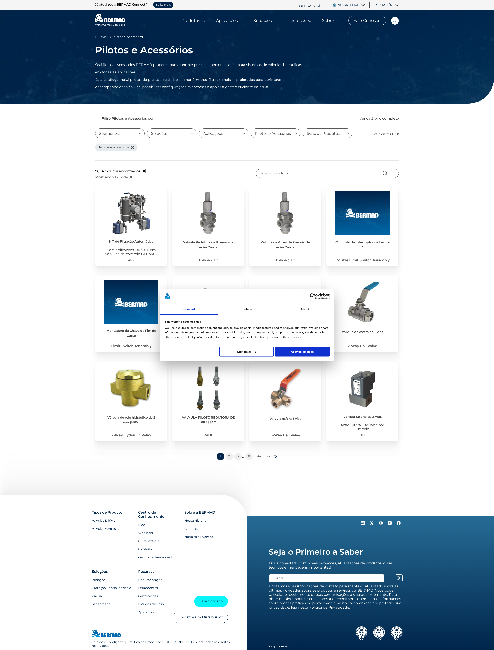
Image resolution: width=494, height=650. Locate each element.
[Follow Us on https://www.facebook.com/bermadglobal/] (399, 524)
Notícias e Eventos (198, 537)
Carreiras (191, 529)
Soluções (263, 20)
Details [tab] (247, 309)
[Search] (392, 21)
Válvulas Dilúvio (104, 520)
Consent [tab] (189, 309)
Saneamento (102, 604)
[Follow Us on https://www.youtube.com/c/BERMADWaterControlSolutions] (381, 524)
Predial (97, 596)
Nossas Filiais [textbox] (349, 5)
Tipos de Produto (107, 512)
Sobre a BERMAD (199, 512)
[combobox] (351, 5)
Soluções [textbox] (159, 133)
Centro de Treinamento (156, 557)
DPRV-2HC (208, 260)
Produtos (190, 20)
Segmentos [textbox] (109, 133)
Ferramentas (148, 588)
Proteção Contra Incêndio (111, 588)
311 (362, 435)
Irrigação (98, 580)
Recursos (297, 20)
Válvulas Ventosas (105, 529)
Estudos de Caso (151, 604)
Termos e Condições (107, 642)
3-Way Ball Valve (285, 435)
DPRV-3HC (285, 260)
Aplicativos (146, 612)
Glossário (145, 549)
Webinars (145, 533)
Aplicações (227, 20)
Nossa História (195, 520)
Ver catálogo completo (379, 118)
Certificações (148, 596)
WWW (283, 646)
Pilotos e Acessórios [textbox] (273, 133)
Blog (141, 525)
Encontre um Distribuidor (200, 617)
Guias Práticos (149, 541)
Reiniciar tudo (384, 134)
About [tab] (305, 309)
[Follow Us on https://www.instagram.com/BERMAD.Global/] (390, 524)
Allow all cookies (302, 351)
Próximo (263, 456)
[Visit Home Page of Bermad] (106, 634)
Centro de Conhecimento (151, 514)
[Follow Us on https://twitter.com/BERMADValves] (372, 524)
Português (383, 5)
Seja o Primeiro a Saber (316, 552)
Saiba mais (163, 4)
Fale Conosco (367, 20)
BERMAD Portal (309, 5)
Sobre (328, 20)
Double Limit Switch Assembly (362, 260)
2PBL (208, 435)
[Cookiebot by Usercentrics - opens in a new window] (313, 296)
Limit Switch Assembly (131, 346)
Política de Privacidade (146, 642)
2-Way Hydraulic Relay (131, 435)
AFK (131, 260)
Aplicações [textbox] (213, 133)
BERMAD (102, 37)
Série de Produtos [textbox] (323, 133)
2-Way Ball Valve (362, 346)
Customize (244, 351)
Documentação (150, 580)
